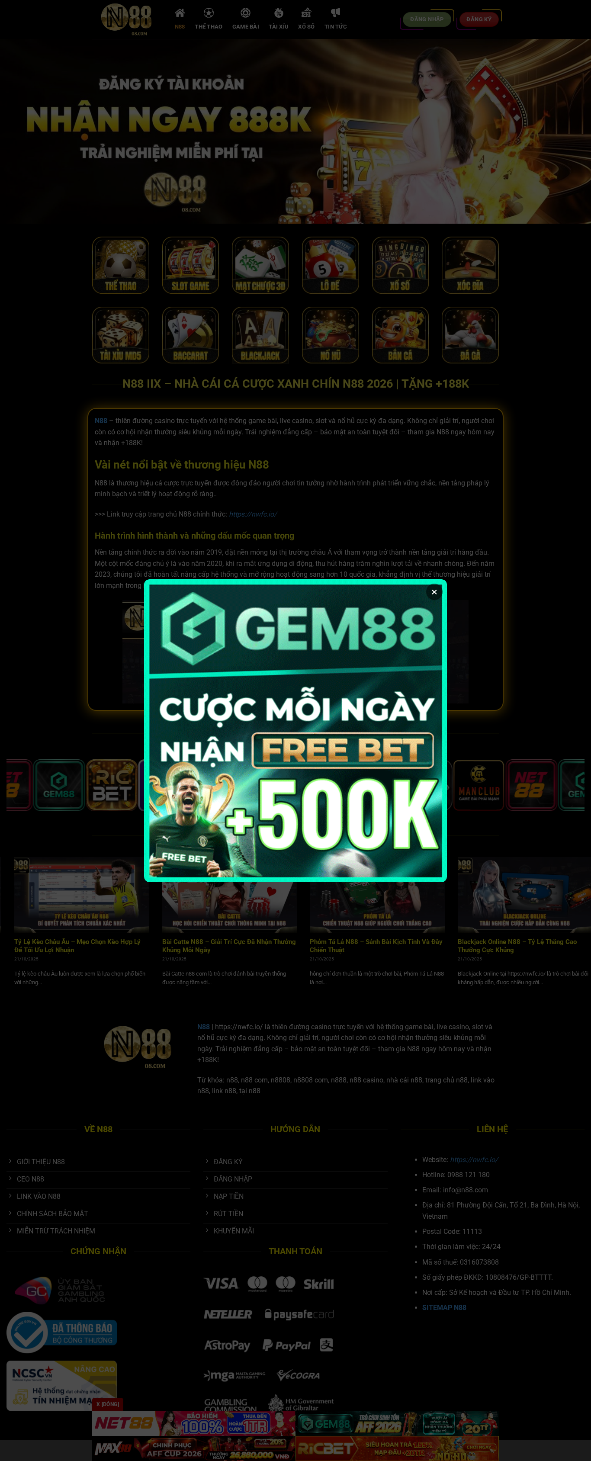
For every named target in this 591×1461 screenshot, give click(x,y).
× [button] (434, 591)
